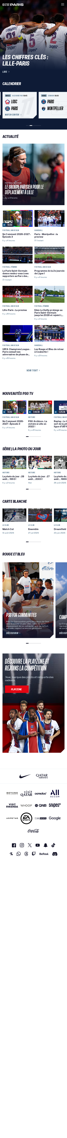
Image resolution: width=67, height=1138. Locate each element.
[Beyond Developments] (12, 793)
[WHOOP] (26, 805)
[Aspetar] (12, 818)
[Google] (55, 818)
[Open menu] (62, 4)
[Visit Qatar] (26, 793)
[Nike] (25, 776)
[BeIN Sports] (40, 818)
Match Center (12, 114)
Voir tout (32, 370)
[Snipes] (55, 805)
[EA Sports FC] (26, 818)
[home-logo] (13, 4)
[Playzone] (17, 689)
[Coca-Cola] (33, 831)
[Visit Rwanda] (12, 805)
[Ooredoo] (40, 793)
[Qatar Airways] (42, 776)
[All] (55, 793)
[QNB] (40, 805)
